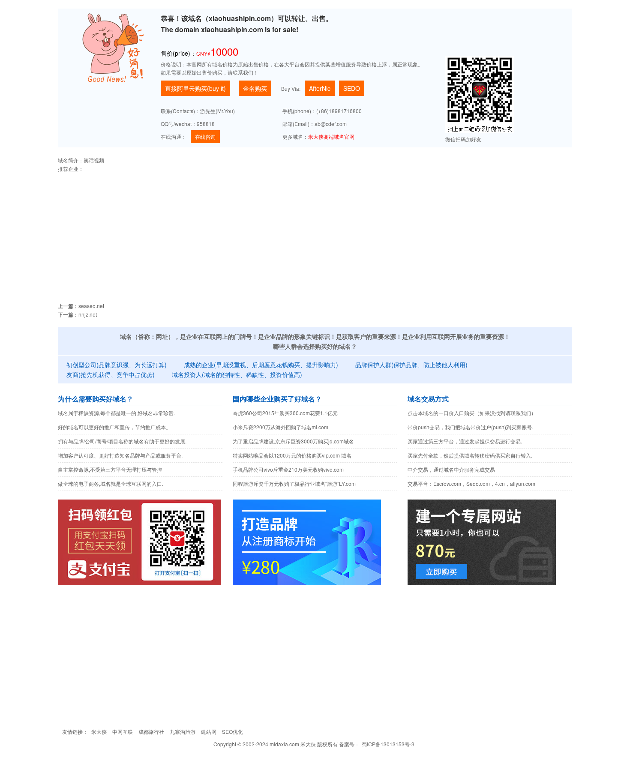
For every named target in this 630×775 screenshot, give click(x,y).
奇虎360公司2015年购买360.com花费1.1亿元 (285, 412)
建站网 (208, 731)
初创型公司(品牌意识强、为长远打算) (116, 364)
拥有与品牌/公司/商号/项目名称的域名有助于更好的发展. (122, 441)
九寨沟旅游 (182, 731)
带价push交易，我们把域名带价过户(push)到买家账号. (470, 427)
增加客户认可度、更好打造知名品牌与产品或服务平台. (120, 455)
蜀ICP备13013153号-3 (388, 744)
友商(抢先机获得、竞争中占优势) (110, 374)
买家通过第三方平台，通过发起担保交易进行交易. (465, 441)
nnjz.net (87, 314)
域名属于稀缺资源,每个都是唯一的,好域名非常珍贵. (116, 412)
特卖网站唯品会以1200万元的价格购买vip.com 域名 (292, 455)
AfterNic (319, 88)
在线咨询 (205, 136)
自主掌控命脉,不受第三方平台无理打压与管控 (110, 469)
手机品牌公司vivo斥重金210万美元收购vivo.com (288, 469)
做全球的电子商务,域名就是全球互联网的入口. (110, 483)
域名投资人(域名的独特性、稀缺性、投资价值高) (237, 374)
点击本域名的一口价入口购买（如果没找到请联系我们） (472, 412)
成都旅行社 (151, 731)
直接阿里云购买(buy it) (195, 88)
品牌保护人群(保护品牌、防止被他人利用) (411, 364)
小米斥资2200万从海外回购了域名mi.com (280, 427)
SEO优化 (232, 731)
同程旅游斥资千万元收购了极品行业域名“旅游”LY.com (294, 483)
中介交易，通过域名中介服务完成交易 (451, 469)
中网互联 (122, 731)
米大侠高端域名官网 (331, 136)
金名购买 (255, 88)
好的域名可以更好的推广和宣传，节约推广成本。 (114, 427)
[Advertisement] (315, 233)
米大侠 (99, 731)
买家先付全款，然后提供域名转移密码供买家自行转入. (470, 455)
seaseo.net (91, 305)
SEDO (351, 88)
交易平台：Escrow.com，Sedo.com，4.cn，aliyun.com (471, 483)
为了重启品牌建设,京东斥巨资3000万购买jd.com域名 (293, 441)
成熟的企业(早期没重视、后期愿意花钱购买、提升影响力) (261, 364)
